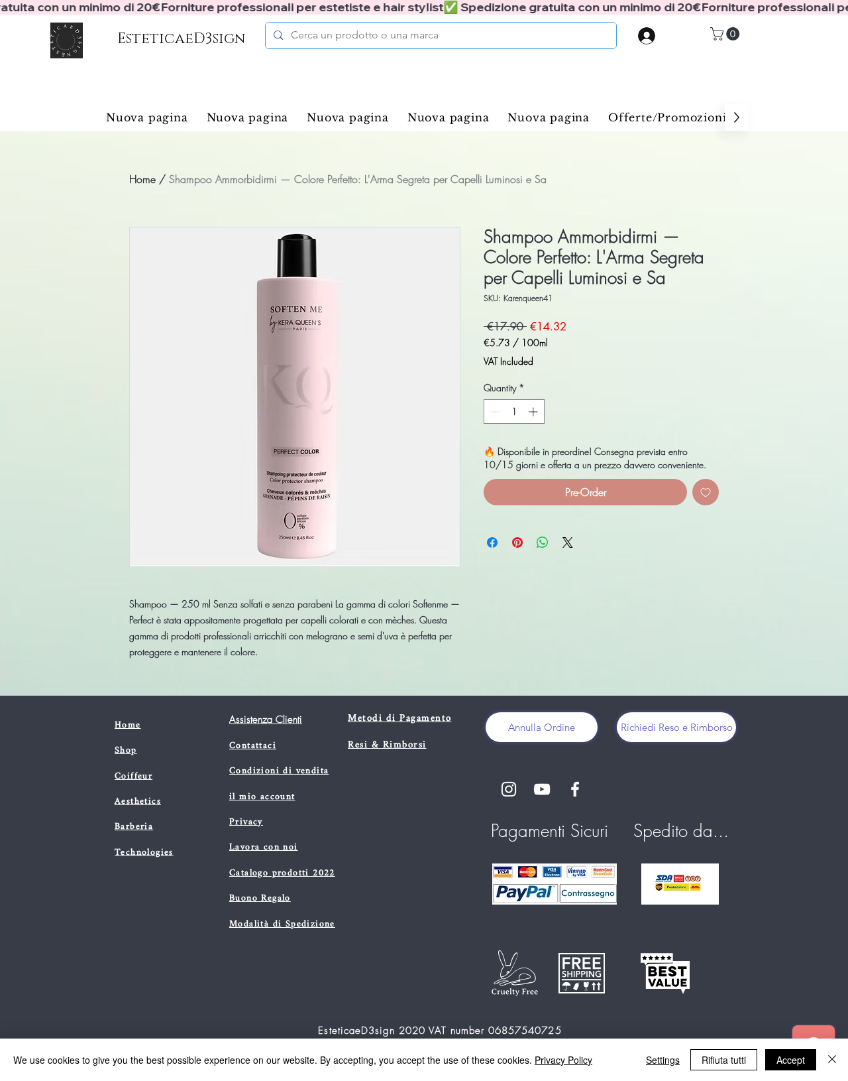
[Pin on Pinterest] (517, 542)
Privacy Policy (563, 1059)
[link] (726, 33)
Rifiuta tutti (724, 1059)
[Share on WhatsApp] (543, 542)
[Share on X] (568, 542)
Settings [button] (663, 1059)
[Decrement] (494, 411)
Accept (790, 1059)
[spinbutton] (514, 411)
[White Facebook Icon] (575, 789)
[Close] (832, 1059)
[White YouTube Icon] (542, 789)
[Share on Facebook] (492, 542)
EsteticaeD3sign (181, 38)
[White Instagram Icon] (509, 789)
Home (142, 179)
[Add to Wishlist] (705, 492)
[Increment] (534, 411)
